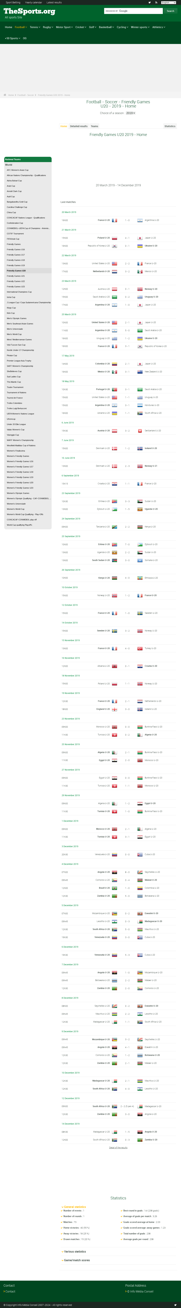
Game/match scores (77, 1260)
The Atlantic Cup (14, 382)
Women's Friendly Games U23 (20, 488)
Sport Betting (13, 2)
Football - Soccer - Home (17, 152)
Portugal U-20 (103, 389)
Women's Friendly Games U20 (20, 482)
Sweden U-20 (151, 612)
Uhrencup (11, 419)
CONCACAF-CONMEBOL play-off (22, 520)
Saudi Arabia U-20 (101, 296)
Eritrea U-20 (104, 501)
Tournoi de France (15, 398)
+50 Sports (11, 38)
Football (20, 27)
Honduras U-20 (152, 405)
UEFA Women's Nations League (20, 414)
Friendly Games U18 (16, 260)
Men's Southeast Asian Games (20, 324)
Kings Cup (11, 308)
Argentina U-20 (152, 220)
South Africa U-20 (153, 412)
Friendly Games (14, 244)
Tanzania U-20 (103, 526)
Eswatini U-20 (151, 913)
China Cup (11, 212)
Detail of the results (118, 1147)
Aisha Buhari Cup (14, 181)
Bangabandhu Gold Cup (17, 202)
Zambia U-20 (103, 895)
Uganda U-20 (151, 508)
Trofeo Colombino (14, 403)
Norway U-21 (151, 465)
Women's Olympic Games (18, 493)
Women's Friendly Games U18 (20, 472)
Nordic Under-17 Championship (20, 350)
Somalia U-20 (151, 560)
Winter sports (139, 27)
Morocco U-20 (103, 726)
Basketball (105, 27)
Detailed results (78, 126)
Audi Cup (11, 196)
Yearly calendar (33, 2)
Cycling (121, 27)
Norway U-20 (151, 288)
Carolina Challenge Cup (17, 207)
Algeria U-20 (151, 734)
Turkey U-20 (150, 648)
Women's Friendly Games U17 (20, 467)
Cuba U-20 (150, 854)
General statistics (75, 1207)
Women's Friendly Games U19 (20, 477)
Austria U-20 (104, 288)
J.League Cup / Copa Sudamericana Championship (29, 302)
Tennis (34, 27)
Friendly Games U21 (16, 276)
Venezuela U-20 (102, 854)
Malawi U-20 (151, 879)
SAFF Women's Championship (20, 366)
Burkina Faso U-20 (153, 726)
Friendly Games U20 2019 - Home (54, 95)
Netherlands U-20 (101, 271)
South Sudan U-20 (101, 560)
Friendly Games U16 (16, 249)
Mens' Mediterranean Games (19, 339)
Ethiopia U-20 (151, 577)
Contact (10, 1291)
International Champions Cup (19, 292)
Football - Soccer (25, 95)
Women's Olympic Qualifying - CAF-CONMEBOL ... (29, 498)
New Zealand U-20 (153, 371)
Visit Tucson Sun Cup (16, 345)
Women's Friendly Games (18, 456)
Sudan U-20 (150, 501)
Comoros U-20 (103, 879)
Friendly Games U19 (16, 265)
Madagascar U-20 (153, 921)
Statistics (170, 126)
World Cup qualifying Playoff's (19, 525)
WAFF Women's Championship (20, 440)
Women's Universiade (16, 504)
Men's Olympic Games (17, 318)
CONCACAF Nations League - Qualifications (26, 218)
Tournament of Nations (16, 392)
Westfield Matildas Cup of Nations (21, 445)
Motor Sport (63, 27)
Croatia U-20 (104, 483)
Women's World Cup (15, 509)
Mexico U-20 (151, 271)
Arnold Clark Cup (14, 191)
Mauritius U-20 (152, 929)
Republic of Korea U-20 (99, 245)
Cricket (79, 27)
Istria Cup (11, 297)
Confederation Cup (15, 223)
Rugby (47, 27)
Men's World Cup (14, 334)
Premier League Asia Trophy (19, 361)
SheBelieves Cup (14, 371)
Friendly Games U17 (16, 255)
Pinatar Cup (12, 355)
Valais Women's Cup (15, 430)
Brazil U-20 (104, 887)
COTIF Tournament (15, 234)
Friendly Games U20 (16, 271)
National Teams (13, 159)
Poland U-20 (104, 237)
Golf (91, 27)
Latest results (54, 2)
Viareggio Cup (13, 435)
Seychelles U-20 (152, 871)
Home (8, 27)
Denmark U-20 (103, 448)
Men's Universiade (15, 329)
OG (25, 38)
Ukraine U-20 (151, 245)
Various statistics (75, 1251)
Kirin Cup (11, 313)
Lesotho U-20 (103, 921)
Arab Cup (11, 186)
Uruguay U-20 (151, 296)
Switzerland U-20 (153, 430)
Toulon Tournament (15, 387)
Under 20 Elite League (16, 424)
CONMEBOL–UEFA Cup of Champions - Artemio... (28, 228)
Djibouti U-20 (103, 508)
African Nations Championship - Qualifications (26, 175)
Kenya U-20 (150, 526)
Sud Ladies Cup (14, 377)
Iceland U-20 (151, 448)
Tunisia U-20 (104, 734)
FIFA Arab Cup (13, 239)
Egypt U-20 (104, 760)
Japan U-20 (150, 237)
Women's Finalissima (16, 451)
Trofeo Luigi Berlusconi (17, 408)
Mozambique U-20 (101, 913)
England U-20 (103, 708)
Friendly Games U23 (16, 287)
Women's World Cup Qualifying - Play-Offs (25, 514)
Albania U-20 (104, 665)
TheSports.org (17, 11)
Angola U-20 (104, 871)
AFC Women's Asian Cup (17, 170)
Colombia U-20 (102, 363)
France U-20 (104, 220)
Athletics (157, 27)
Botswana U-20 (152, 895)
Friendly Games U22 (16, 281)
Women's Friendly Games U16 (20, 461)
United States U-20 (101, 263)
